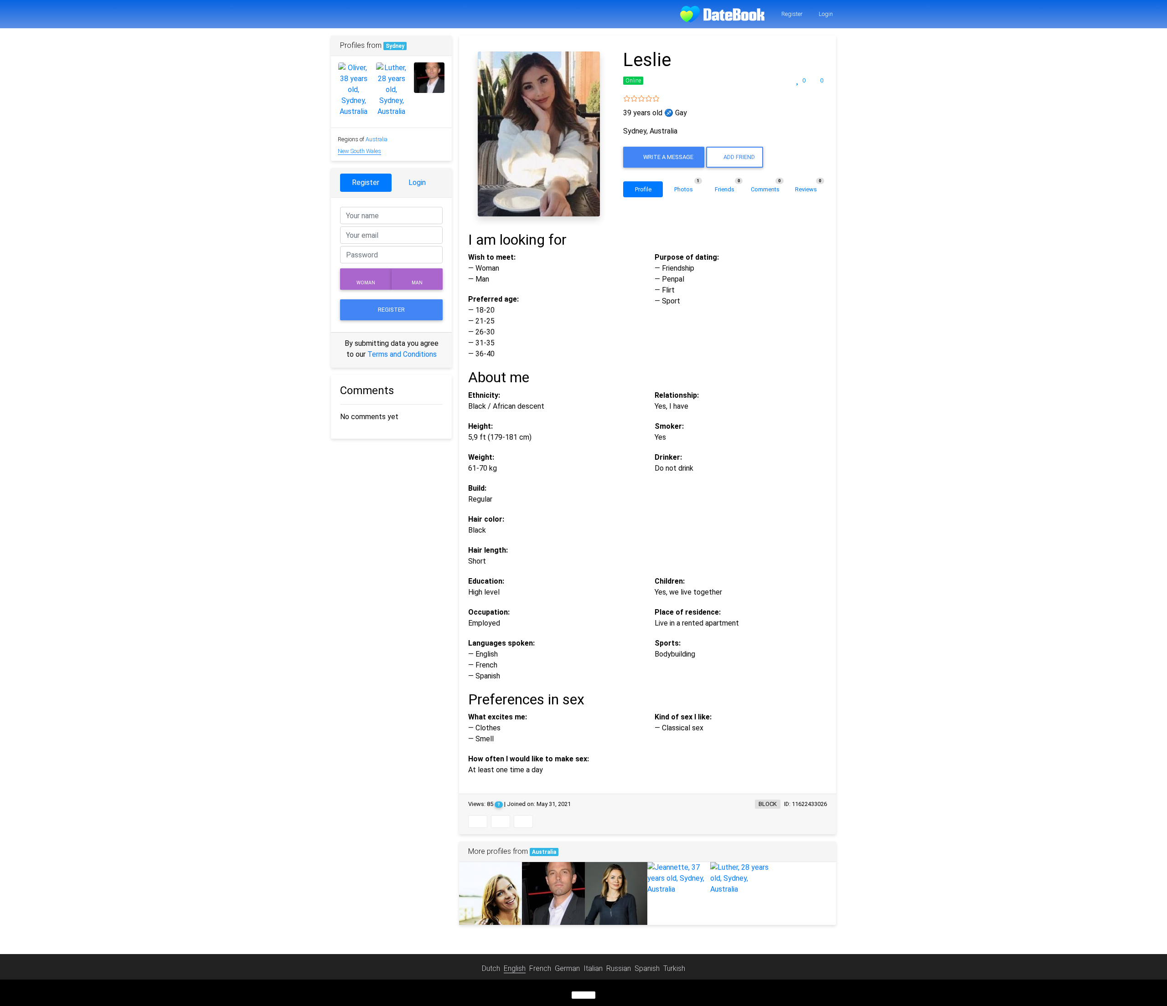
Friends (727, 187)
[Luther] (741, 878)
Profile (643, 189)
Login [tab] (417, 182)
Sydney (395, 46)
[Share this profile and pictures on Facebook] (477, 821)
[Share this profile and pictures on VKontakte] (523, 821)
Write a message (667, 157)
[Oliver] (490, 893)
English (515, 968)
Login (825, 13)
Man (417, 283)
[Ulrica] (616, 893)
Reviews (808, 187)
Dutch (491, 968)
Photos (686, 187)
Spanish (647, 968)
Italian (593, 968)
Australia (544, 852)
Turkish (674, 968)
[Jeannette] (678, 878)
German (567, 968)
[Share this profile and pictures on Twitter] (500, 821)
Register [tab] (365, 182)
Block (768, 804)
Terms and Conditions (402, 354)
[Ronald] (553, 893)
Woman (365, 283)
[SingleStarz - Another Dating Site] (722, 14)
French (540, 968)
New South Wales (359, 151)
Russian (618, 968)
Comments (766, 187)
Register (791, 13)
